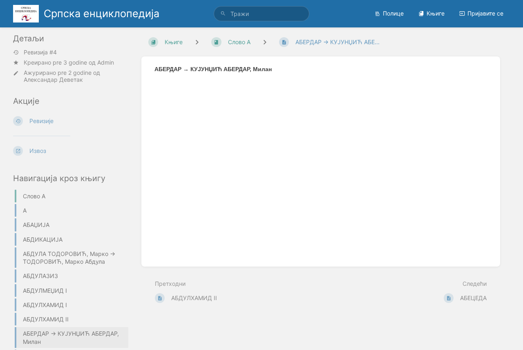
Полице (393, 13)
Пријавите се (485, 13)
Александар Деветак (53, 79)
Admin (105, 62)
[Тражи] (223, 13)
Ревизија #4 (40, 52)
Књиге (436, 13)
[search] (261, 13)
